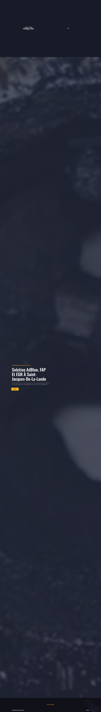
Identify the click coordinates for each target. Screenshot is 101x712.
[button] (68, 28)
